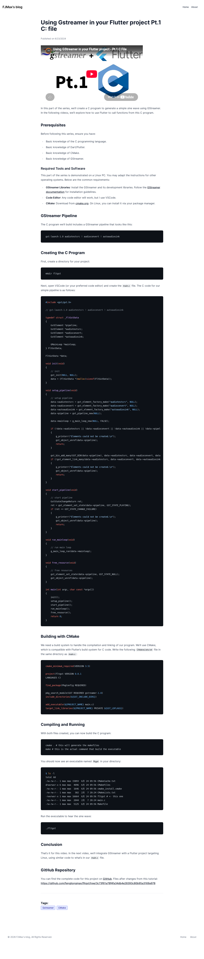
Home (183, 937)
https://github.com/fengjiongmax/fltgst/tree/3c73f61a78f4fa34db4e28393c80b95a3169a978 (98, 883)
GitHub (107, 878)
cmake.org (82, 203)
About (193, 937)
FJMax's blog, (23, 937)
